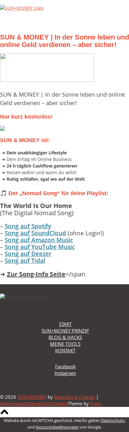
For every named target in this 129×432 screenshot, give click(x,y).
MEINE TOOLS (65, 344)
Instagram (65, 373)
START (65, 324)
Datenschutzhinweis (46, 403)
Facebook (65, 366)
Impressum (12, 403)
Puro (95, 403)
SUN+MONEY (32, 397)
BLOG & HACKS (65, 337)
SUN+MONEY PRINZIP (65, 331)
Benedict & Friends (74, 397)
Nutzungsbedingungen (57, 427)
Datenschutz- (113, 420)
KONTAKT (65, 350)
